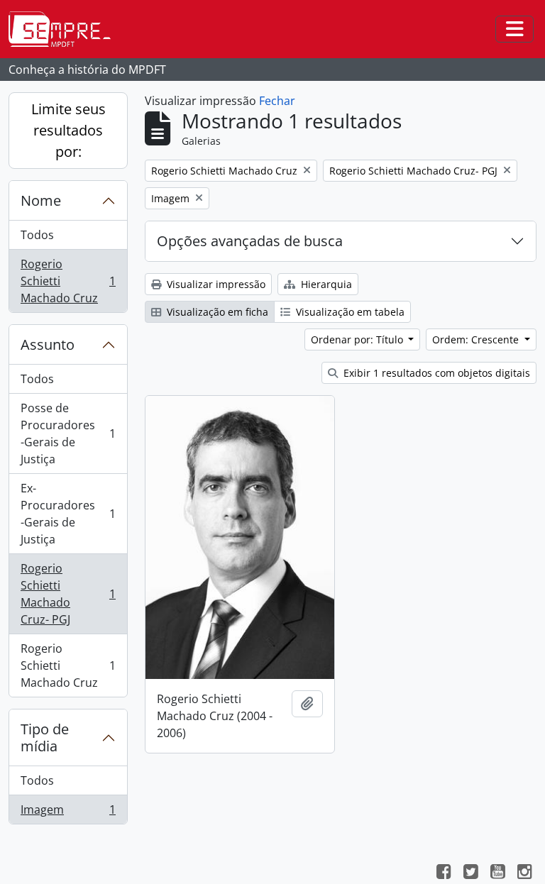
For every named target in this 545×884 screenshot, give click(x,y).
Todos (37, 235)
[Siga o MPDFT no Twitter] (470, 873)
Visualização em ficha (216, 312)
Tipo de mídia (45, 737)
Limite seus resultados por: (68, 130)
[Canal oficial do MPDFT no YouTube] (497, 873)
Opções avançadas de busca (250, 240)
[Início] (65, 29)
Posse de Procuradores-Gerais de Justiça (68, 433)
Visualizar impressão (214, 284)
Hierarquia (325, 284)
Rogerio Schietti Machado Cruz (68, 281)
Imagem (68, 813)
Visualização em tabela (348, 312)
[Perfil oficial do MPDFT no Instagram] (524, 873)
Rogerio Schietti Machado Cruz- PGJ (68, 593)
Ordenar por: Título (358, 339)
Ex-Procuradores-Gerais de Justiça (68, 513)
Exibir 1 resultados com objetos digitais (435, 373)
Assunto (48, 344)
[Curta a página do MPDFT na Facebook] (443, 873)
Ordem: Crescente (477, 339)
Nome (41, 200)
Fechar (277, 101)
